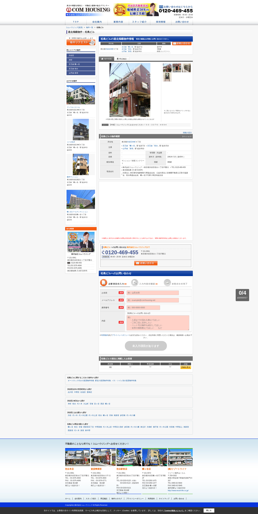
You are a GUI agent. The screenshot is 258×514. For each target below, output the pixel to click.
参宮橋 (122, 415)
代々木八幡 (130, 415)
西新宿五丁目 (88, 427)
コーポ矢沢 (71, 142)
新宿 (129, 51)
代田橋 (171, 427)
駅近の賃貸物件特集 (103, 381)
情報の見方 (187, 133)
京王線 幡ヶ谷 (74, 64)
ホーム (67, 499)
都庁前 (155, 427)
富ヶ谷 (96, 404)
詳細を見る (185, 367)
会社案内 (78, 499)
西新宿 (70, 430)
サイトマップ (164, 499)
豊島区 (89, 392)
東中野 (87, 430)
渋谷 (69, 415)
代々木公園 (83, 415)
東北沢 (143, 427)
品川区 (70, 392)
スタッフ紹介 (91, 499)
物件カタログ (117, 499)
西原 (102, 404)
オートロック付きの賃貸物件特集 (81, 381)
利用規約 (104, 335)
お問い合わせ (179, 499)
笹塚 (91, 404)
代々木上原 (93, 415)
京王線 (124, 47)
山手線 (124, 51)
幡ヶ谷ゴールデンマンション (77, 212)
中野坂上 (178, 427)
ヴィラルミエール (73, 107)
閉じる (209, 510)
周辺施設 (103, 499)
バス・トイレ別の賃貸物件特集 (124, 381)
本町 (111, 49)
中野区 (76, 392)
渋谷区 (107, 49)
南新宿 (116, 415)
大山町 (86, 404)
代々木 (79, 404)
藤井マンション (72, 177)
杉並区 (83, 392)
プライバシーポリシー (120, 335)
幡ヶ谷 (130, 47)
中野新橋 (98, 427)
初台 (129, 49)
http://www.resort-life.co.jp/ (178, 490)
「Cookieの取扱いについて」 (174, 511)
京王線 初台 (73, 69)
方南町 (149, 427)
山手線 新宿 (73, 73)
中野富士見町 (118, 427)
